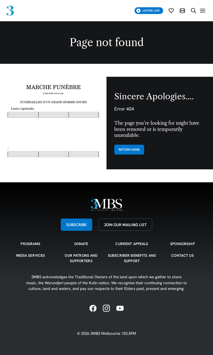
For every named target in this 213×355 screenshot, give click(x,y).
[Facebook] (93, 308)
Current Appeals (131, 243)
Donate (81, 243)
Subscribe (76, 224)
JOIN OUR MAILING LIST (125, 224)
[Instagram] (106, 308)
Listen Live (151, 10)
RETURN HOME (129, 149)
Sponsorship (182, 243)
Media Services (30, 255)
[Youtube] (120, 308)
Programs (30, 243)
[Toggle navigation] (202, 10)
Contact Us (182, 255)
